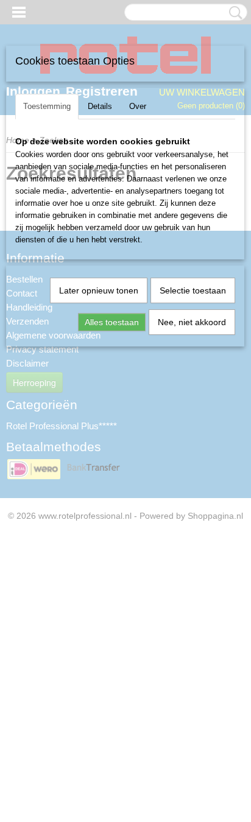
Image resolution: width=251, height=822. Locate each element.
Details (100, 106)
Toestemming (47, 106)
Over (137, 106)
